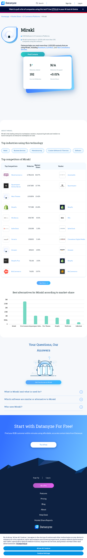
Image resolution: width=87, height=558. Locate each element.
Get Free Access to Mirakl (43, 382)
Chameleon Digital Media (76, 239)
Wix (69, 218)
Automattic (72, 175)
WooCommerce (16, 175)
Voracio (14, 239)
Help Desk (43, 515)
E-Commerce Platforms (31, 16)
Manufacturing (37, 150)
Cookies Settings (43, 553)
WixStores (14, 218)
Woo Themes (15, 196)
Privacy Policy (21, 544)
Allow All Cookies (43, 548)
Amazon (14, 250)
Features (43, 493)
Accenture (42, 47)
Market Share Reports (43, 520)
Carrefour (50, 47)
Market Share (16, 16)
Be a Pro (44, 486)
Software (78, 150)
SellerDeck (15, 228)
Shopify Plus (15, 261)
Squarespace (72, 186)
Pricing (43, 498)
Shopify (14, 207)
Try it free (43, 445)
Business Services (19, 150)
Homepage (5, 16)
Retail (5, 150)
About (43, 509)
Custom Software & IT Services (58, 150)
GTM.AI (55, 9)
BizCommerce (16, 271)
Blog (43, 504)
